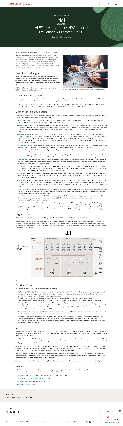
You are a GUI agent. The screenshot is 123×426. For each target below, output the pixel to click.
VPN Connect (22, 145)
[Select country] (109, 4)
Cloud (55, 15)
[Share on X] (7, 412)
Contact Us (75, 421)
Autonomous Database (24, 189)
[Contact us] (116, 4)
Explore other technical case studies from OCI (31, 381)
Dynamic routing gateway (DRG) (27, 155)
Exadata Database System (25, 203)
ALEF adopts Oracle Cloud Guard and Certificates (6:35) (34, 378)
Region (20, 120)
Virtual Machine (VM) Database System (29, 196)
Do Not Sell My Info (24, 421)
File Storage (21, 173)
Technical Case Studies (64, 15)
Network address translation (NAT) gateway (31, 150)
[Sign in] (113, 4)
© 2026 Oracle (9, 421)
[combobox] (61, 4)
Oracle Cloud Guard (70, 361)
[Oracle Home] (15, 4)
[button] (7, 4)
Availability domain (23, 125)
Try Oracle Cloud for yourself (26, 384)
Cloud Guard (22, 180)
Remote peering (22, 159)
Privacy (17, 421)
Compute (21, 166)
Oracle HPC (55, 331)
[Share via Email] (18, 412)
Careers (49, 421)
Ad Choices (43, 421)
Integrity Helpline (67, 421)
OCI (16, 115)
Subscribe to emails (57, 421)
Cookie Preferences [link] (35, 421)
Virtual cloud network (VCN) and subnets (30, 134)
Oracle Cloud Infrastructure (89, 99)
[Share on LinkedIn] (14, 412)
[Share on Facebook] (11, 412)
